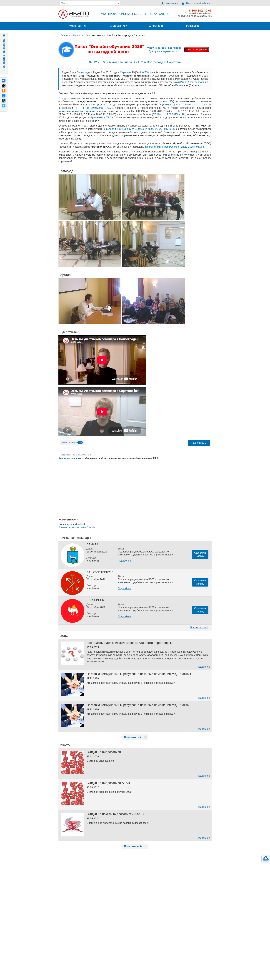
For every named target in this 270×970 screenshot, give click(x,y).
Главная (65, 35)
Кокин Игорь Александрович (189, 82)
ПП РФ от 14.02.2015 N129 (169, 114)
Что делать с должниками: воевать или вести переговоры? (129, 642)
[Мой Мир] (3, 95)
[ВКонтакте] (3, 80)
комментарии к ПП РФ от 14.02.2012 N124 (187, 104)
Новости (78, 35)
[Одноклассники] (3, 90)
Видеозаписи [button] (119, 25)
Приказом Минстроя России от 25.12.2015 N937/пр (174, 146)
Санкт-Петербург (100, 572)
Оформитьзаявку (200, 554)
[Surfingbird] (3, 105)
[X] (3, 85)
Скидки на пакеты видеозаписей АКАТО (115, 814)
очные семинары (72, 442)
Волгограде (83, 72)
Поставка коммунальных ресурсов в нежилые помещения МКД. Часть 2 (139, 705)
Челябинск (95, 600)
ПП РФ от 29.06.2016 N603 (93, 108)
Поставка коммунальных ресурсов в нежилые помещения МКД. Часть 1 (139, 674)
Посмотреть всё (199, 627)
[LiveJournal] (3, 100)
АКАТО (144, 72)
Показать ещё (133, 737)
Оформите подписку (69, 458)
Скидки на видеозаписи (104, 752)
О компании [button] (157, 25)
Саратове (125, 72)
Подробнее (124, 560)
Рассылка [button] (193, 25)
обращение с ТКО (100, 117)
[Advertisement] (135, 485)
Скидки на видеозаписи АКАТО (109, 783)
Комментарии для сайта (76, 527)
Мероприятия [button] (78, 25)
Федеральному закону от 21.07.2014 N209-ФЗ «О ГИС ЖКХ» (140, 129)
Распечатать (199, 442)
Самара (92, 544)
